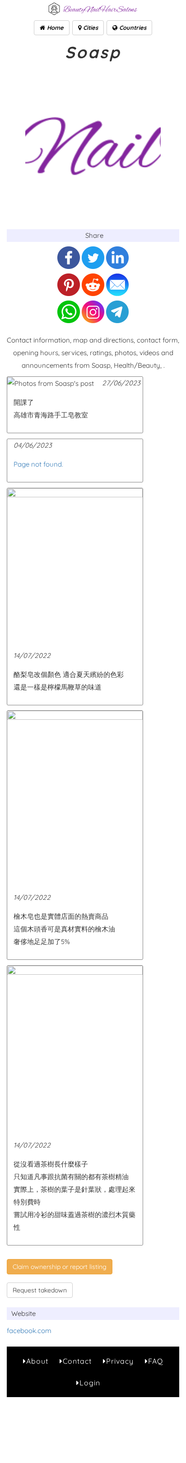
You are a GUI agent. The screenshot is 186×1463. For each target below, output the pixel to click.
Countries (131, 27)
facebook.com (29, 1330)
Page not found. (38, 464)
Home (54, 27)
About (37, 1361)
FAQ (155, 1361)
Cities (89, 27)
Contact (77, 1361)
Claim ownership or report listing (60, 1267)
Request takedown (40, 1290)
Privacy (120, 1361)
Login (89, 1382)
